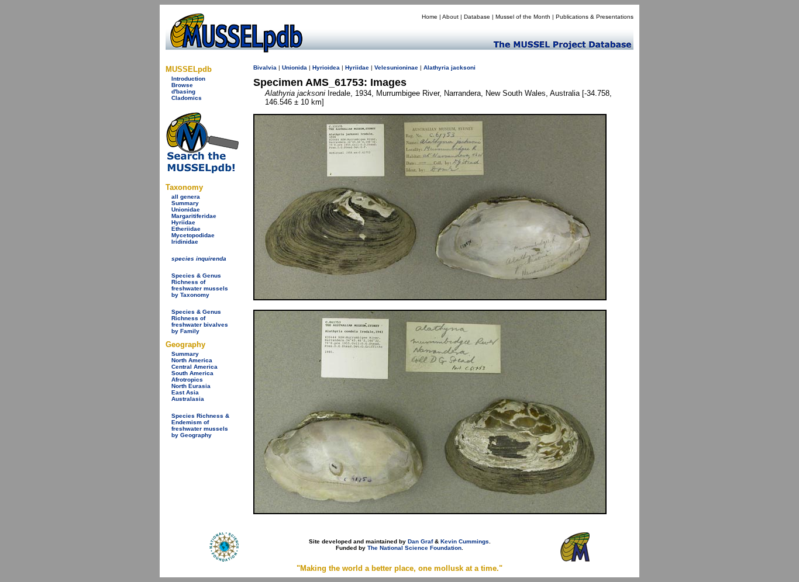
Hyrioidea (326, 67)
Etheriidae (186, 229)
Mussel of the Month (522, 16)
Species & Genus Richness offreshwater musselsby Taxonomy (199, 285)
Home (430, 16)
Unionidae (185, 209)
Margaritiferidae (193, 216)
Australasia (187, 399)
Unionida (294, 67)
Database (477, 16)
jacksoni (463, 67)
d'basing (183, 91)
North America (191, 360)
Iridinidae (184, 241)
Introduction (188, 78)
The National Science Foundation (414, 548)
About (450, 16)
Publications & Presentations (594, 16)
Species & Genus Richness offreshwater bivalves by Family (199, 321)
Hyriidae (183, 222)
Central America (194, 366)
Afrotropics (187, 379)
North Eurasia (191, 386)
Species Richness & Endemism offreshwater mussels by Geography (200, 425)
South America (192, 373)
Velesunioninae (396, 67)
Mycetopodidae (193, 235)
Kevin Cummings (464, 541)
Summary (185, 203)
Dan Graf (420, 541)
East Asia (185, 392)
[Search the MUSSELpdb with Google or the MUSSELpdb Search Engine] (202, 171)
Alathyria (436, 67)
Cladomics (186, 98)
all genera (185, 196)
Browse (182, 85)
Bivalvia (265, 67)
